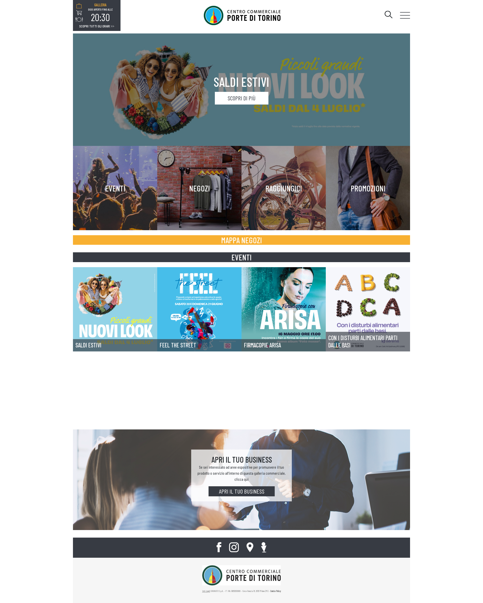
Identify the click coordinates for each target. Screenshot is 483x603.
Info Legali (206, 590)
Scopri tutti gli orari (96, 26)
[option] (100, 13)
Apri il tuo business (241, 491)
